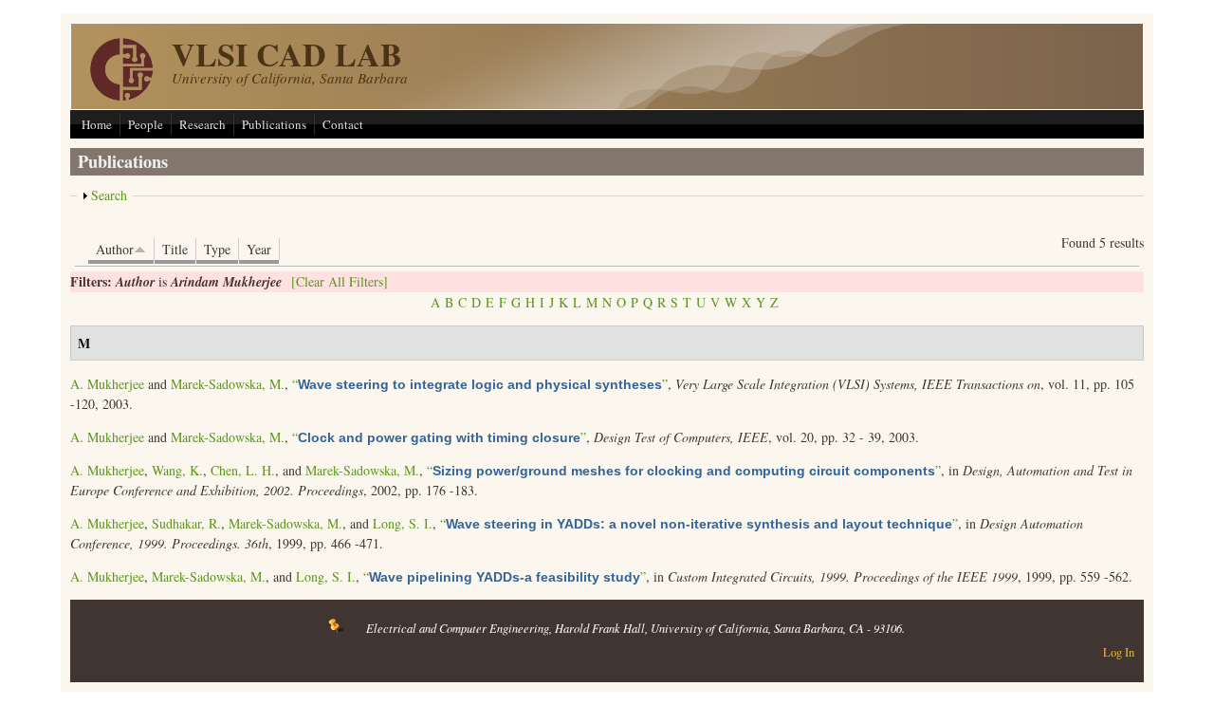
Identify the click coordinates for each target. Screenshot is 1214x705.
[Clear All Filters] (339, 281)
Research (202, 124)
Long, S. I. (402, 523)
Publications (274, 124)
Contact (342, 124)
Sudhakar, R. (186, 523)
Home (97, 124)
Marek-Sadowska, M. (228, 384)
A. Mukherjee (107, 384)
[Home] (121, 95)
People (145, 124)
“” (480, 384)
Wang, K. (177, 470)
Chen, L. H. (243, 470)
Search (109, 195)
